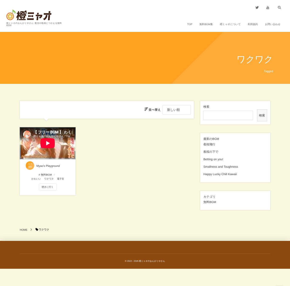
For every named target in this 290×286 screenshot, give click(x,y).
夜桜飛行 (209, 144)
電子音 (60, 179)
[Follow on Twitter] (257, 7)
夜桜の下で (210, 151)
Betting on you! (213, 159)
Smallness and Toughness (220, 166)
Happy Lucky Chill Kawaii (220, 174)
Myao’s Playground (48, 165)
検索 (206, 106)
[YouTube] (267, 7)
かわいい (36, 179)
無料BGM (209, 202)
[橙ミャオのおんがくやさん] (28, 15)
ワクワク (49, 179)
